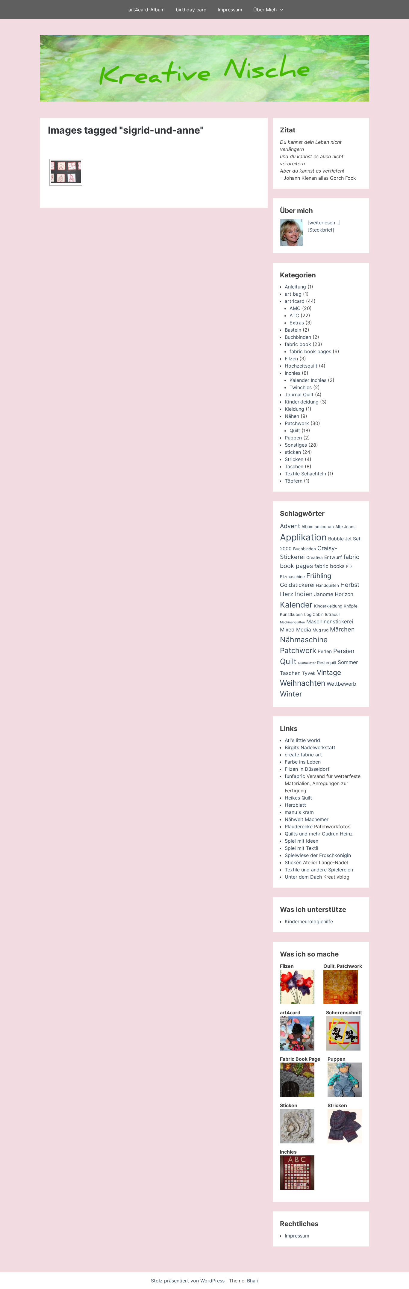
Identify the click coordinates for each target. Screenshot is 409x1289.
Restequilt (326, 662)
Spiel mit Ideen (301, 841)
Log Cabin (314, 614)
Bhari (252, 1281)
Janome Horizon (333, 594)
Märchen (342, 629)
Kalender (296, 604)
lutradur (332, 614)
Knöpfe (351, 606)
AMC (295, 308)
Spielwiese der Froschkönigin (318, 855)
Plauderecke (299, 826)
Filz (349, 566)
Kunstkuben (291, 614)
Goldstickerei (297, 584)
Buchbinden (298, 337)
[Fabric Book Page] (297, 1095)
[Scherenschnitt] (343, 1049)
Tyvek (308, 673)
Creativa (314, 557)
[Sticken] (297, 1142)
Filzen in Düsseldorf (307, 769)
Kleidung (294, 409)
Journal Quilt (299, 395)
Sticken (293, 862)
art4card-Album (146, 10)
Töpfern (293, 481)
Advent (290, 526)
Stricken (294, 459)
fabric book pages (310, 351)
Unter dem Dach (303, 877)
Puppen (293, 438)
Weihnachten (302, 682)
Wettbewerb (341, 684)
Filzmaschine (292, 576)
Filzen (291, 359)
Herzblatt (295, 805)
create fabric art (303, 755)
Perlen (325, 651)
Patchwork (297, 423)
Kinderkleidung (302, 402)
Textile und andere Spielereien (319, 870)
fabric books (329, 566)
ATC (294, 315)
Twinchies (301, 387)
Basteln (293, 330)
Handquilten (327, 585)
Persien (344, 651)
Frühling (318, 576)
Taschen (294, 466)
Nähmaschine (304, 639)
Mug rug (320, 630)
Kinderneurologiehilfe (309, 921)
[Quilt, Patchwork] (340, 1002)
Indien (304, 594)
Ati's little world (302, 740)
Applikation (303, 537)
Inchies (292, 373)
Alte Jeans (345, 526)
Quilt (295, 430)
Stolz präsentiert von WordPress (188, 1281)
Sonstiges (296, 445)
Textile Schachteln (305, 474)
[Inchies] (297, 1188)
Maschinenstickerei (329, 621)
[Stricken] (345, 1142)
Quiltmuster (307, 663)
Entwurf (333, 557)
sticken (293, 452)
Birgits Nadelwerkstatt (310, 747)
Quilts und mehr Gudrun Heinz (319, 834)
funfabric (295, 776)
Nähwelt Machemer (306, 819)
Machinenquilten (292, 622)
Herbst (349, 584)
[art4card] (297, 1049)
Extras (297, 323)
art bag (293, 294)
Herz (286, 594)
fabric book (298, 344)
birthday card (191, 10)
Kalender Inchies (308, 380)
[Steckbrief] (320, 230)
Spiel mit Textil (301, 848)
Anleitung (295, 287)
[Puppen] (345, 1095)
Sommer (348, 662)
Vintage (329, 672)
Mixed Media (295, 629)
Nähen (292, 416)
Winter (291, 694)
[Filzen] (297, 1002)
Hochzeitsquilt (301, 366)
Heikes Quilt (298, 798)
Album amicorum (318, 526)
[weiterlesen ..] (324, 223)
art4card (295, 301)
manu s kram (299, 812)
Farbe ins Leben (303, 762)
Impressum (230, 10)
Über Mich (265, 10)
